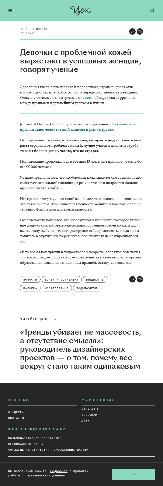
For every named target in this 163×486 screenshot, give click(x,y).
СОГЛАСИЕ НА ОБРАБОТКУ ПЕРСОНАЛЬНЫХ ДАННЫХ (48, 450)
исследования (57, 288)
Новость (43, 29)
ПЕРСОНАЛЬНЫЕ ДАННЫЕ (27, 444)
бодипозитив (87, 288)
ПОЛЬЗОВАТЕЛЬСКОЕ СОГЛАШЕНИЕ (34, 438)
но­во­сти (85, 97)
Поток (25, 29)
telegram (89, 415)
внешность (95, 279)
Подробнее (58, 471)
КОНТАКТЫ (16, 418)
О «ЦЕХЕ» (16, 412)
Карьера (30, 288)
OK (133, 474)
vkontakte (90, 409)
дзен (85, 420)
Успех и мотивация (61, 279)
